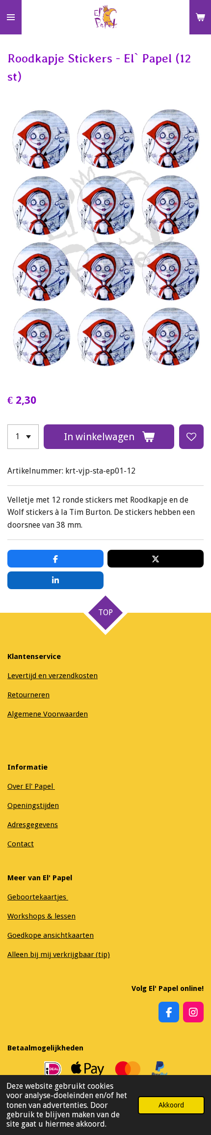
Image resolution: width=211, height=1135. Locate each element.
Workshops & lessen (41, 916)
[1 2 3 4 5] (23, 436)
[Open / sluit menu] (11, 17)
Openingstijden (33, 805)
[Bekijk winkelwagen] (200, 17)
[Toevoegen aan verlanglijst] (191, 436)
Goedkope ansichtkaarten (50, 935)
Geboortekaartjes (37, 897)
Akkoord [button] (171, 1105)
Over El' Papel (31, 786)
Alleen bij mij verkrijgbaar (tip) (58, 954)
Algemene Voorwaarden (47, 714)
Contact (20, 843)
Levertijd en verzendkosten (52, 675)
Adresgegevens (32, 824)
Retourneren (28, 694)
